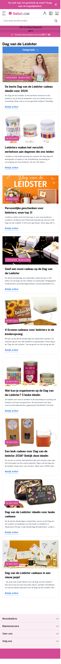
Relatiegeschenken (11, 78)
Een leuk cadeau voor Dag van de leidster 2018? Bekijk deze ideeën (26, 453)
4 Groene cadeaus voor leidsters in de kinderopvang (29, 332)
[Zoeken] (56, 21)
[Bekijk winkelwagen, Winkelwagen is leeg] (57, 13)
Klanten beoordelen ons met (32, 34)
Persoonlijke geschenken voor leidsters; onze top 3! (24, 210)
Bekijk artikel (11, 106)
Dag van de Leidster (24, 78)
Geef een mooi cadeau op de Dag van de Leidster (28, 271)
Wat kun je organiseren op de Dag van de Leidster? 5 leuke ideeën (29, 393)
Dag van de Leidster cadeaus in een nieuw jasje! (27, 575)
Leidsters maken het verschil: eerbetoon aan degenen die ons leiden (29, 149)
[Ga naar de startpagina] (19, 13)
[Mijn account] (45, 13)
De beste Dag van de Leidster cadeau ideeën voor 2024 (29, 89)
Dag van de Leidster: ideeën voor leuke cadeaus (30, 514)
